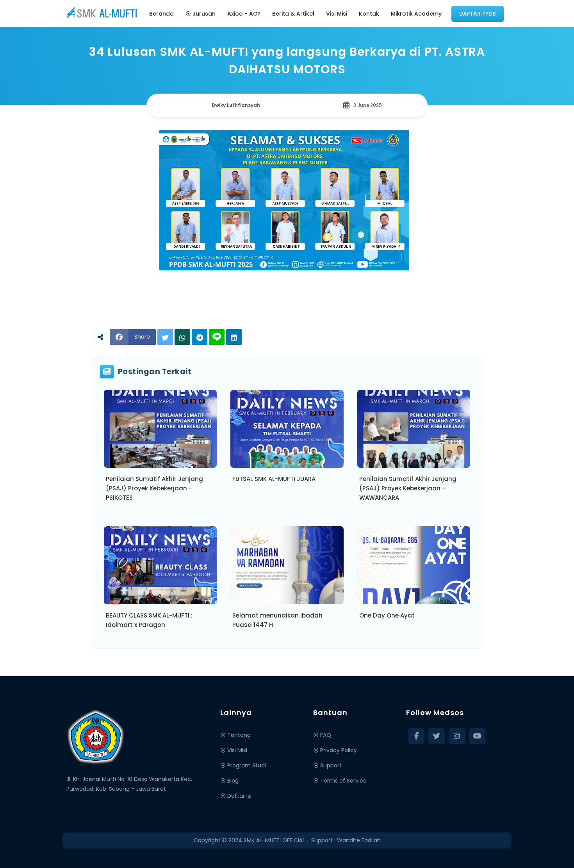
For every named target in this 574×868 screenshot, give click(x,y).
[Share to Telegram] (199, 337)
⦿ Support (327, 765)
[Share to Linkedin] (234, 337)
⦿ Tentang (235, 735)
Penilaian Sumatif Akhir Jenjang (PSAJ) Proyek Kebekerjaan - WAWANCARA (407, 488)
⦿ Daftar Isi (235, 796)
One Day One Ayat (387, 615)
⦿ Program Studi (243, 765)
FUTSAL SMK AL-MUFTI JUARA (274, 479)
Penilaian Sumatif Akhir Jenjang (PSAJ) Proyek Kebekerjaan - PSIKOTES (154, 488)
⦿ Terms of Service (340, 781)
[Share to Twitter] (165, 337)
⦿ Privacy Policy (335, 750)
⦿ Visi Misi (233, 750)
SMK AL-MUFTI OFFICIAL (274, 840)
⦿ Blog (229, 781)
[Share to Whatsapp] (182, 337)
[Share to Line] (217, 337)
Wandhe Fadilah (359, 840)
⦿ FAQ (322, 735)
